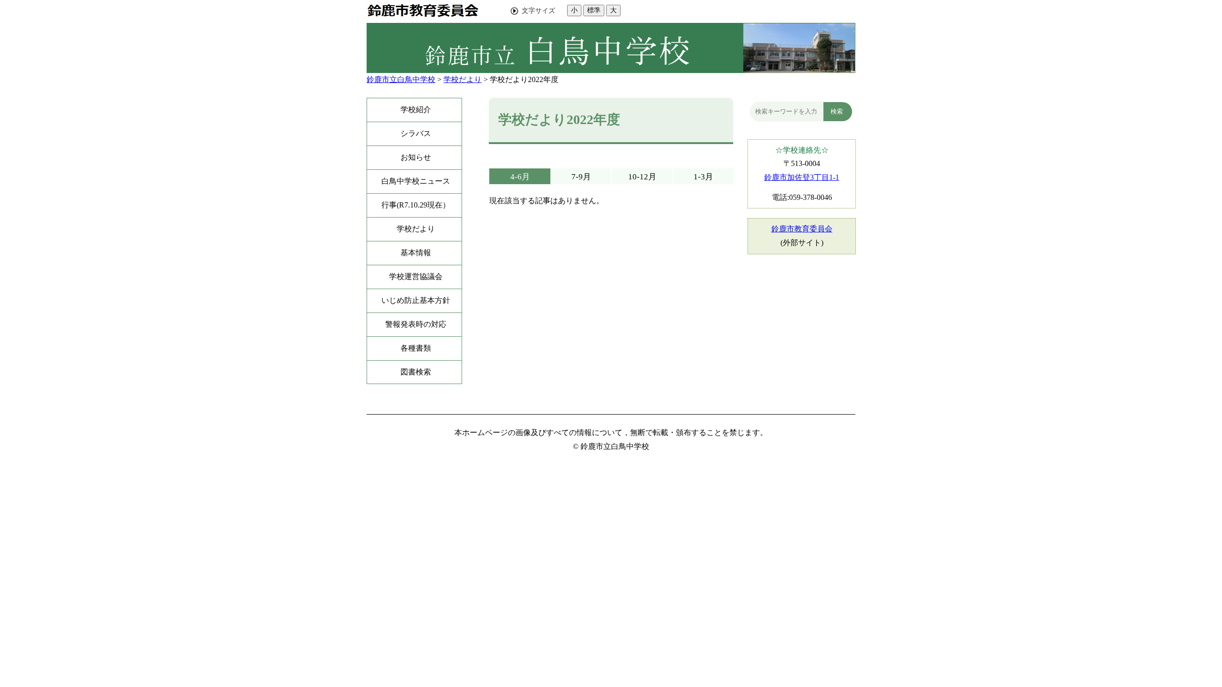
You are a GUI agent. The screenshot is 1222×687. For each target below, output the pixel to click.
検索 (837, 111)
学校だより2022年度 (524, 79)
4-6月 (520, 176)
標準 (593, 10)
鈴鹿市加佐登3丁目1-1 (801, 177)
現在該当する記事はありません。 (546, 201)
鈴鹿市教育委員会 (801, 229)
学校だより (462, 79)
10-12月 (642, 176)
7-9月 (581, 176)
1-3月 (703, 176)
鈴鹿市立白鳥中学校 (401, 79)
